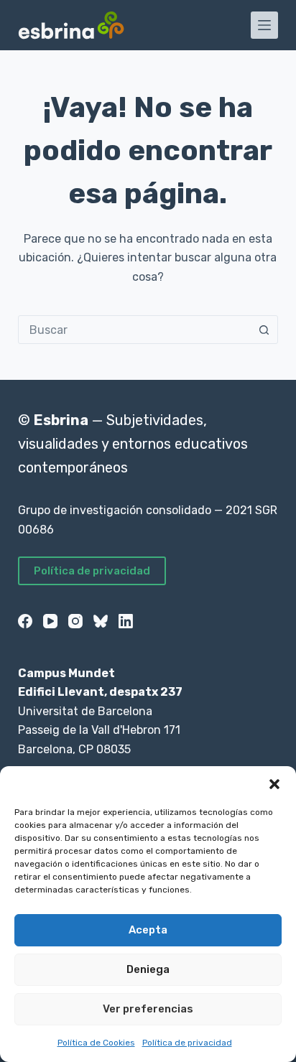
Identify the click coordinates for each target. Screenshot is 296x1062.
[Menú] (264, 25)
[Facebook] (25, 621)
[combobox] (135, 329)
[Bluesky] (100, 621)
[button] (274, 784)
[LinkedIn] (126, 621)
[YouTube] (50, 621)
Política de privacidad (187, 1043)
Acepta (148, 929)
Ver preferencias (148, 1008)
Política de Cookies (96, 1043)
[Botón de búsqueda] (263, 329)
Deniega (148, 969)
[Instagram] (75, 621)
